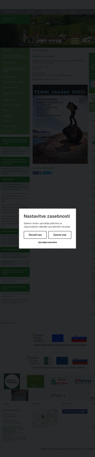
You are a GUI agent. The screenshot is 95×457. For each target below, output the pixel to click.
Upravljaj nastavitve (47, 242)
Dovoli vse (35, 234)
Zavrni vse (59, 234)
